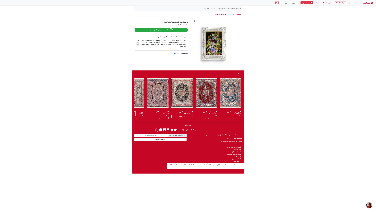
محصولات (350, 3)
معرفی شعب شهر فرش (233, 154)
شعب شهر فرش (329, 3)
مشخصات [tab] (173, 37)
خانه (355, 3)
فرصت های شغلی (319, 3)
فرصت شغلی (236, 149)
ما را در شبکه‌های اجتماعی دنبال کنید (189, 130)
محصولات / (233, 8)
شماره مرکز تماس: (234, 138)
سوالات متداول (236, 152)
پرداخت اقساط (340, 3)
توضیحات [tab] (183, 37)
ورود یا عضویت (306, 3)
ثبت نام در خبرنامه (160, 139)
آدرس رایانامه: (231, 141)
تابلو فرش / (227, 8)
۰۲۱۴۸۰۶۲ (229, 138)
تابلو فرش (176, 53)
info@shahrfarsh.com (228, 141)
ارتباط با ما (237, 161)
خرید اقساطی (236, 156)
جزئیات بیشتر (133, 118)
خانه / (239, 8)
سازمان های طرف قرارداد (233, 147)
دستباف (188, 125)
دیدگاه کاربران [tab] (162, 37)
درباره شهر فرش (236, 159)
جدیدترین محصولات (236, 73)
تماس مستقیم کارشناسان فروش (159, 30)
